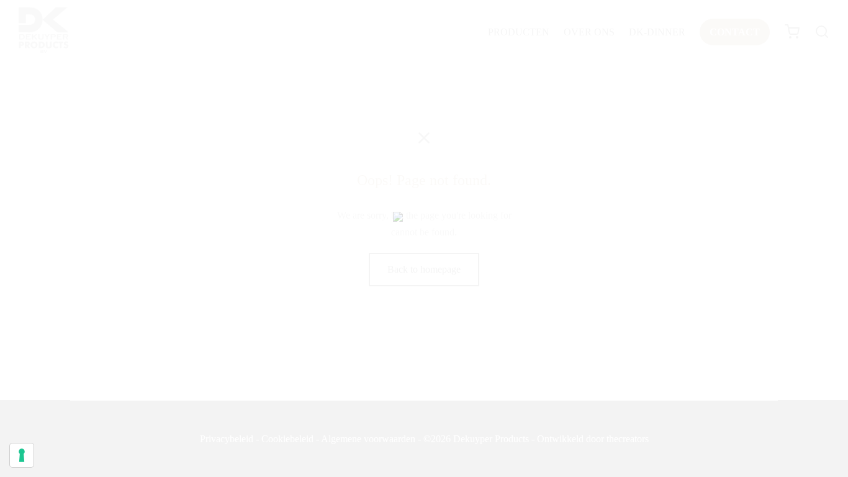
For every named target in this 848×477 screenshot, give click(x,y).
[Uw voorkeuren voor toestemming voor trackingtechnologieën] (22, 455)
